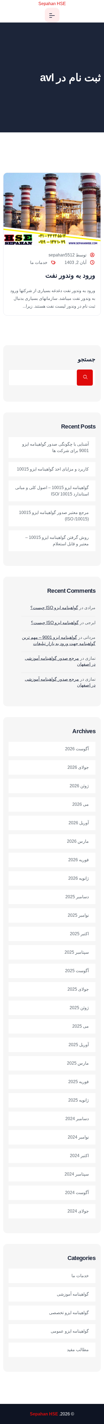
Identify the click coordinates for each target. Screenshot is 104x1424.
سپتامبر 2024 (77, 1174)
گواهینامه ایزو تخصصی (69, 1312)
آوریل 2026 (79, 823)
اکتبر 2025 (79, 933)
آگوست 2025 (77, 970)
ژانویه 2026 (78, 878)
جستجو (86, 359)
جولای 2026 (78, 767)
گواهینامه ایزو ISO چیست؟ (54, 607)
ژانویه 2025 (78, 1100)
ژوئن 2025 (79, 1007)
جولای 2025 (78, 989)
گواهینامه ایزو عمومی (70, 1331)
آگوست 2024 (77, 1192)
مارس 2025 (78, 1063)
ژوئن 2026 (79, 786)
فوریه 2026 (78, 860)
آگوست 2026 (77, 749)
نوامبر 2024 (78, 1137)
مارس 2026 (78, 841)
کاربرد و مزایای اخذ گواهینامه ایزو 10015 (53, 469)
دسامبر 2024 (77, 1118)
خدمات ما (38, 262)
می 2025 (80, 1026)
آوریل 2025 (79, 1044)
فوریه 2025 (78, 1081)
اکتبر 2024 (79, 1155)
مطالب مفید (78, 1349)
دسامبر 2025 (77, 896)
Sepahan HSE (52, 3)
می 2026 (80, 804)
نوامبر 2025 (78, 915)
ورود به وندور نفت (70, 275)
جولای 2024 (78, 1211)
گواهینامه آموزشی (73, 1294)
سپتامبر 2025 (77, 952)
